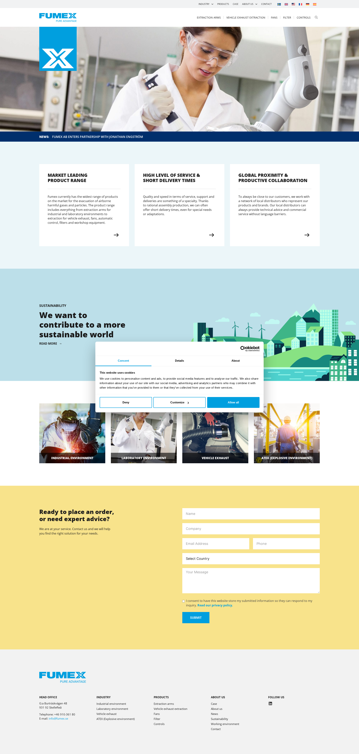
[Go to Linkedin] (270, 704)
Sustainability (219, 719)
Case (235, 4)
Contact (266, 4)
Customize (177, 402)
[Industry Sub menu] (212, 4)
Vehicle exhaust (215, 458)
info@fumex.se (58, 718)
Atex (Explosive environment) (286, 458)
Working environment (225, 724)
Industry (204, 4)
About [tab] (235, 360)
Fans (274, 17)
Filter (287, 17)
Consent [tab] (123, 360)
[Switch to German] (307, 4)
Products (223, 4)
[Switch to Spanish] (314, 4)
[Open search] (316, 17)
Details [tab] (179, 360)
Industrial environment (72, 458)
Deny (125, 402)
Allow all (233, 402)
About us (247, 4)
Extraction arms (209, 17)
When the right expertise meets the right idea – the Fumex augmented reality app (118, 137)
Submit (196, 618)
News (214, 714)
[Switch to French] (300, 4)
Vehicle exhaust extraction (245, 17)
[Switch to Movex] (293, 4)
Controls (304, 17)
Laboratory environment (144, 458)
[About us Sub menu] (256, 4)
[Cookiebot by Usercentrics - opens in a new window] (243, 349)
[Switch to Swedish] (279, 4)
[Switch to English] (286, 4)
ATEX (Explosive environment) (115, 719)
